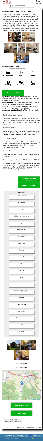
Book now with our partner (29, 179)
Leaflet (28, 399)
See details (21, 413)
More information (28, 185)
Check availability (13, 93)
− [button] (5, 376)
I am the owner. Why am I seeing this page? (13, 420)
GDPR (21, 439)
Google (30, 435)
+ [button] (5, 373)
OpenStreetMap (36, 399)
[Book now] (40, 9)
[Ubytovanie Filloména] (14, 37)
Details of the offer (21, 405)
